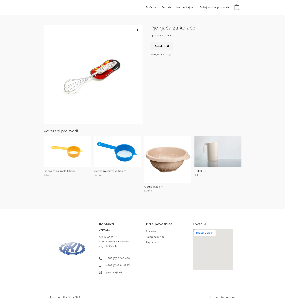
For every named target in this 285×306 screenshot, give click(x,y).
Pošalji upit (162, 46)
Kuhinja (167, 54)
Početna (151, 7)
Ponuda (166, 7)
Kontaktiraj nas (185, 7)
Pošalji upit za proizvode (215, 7)
